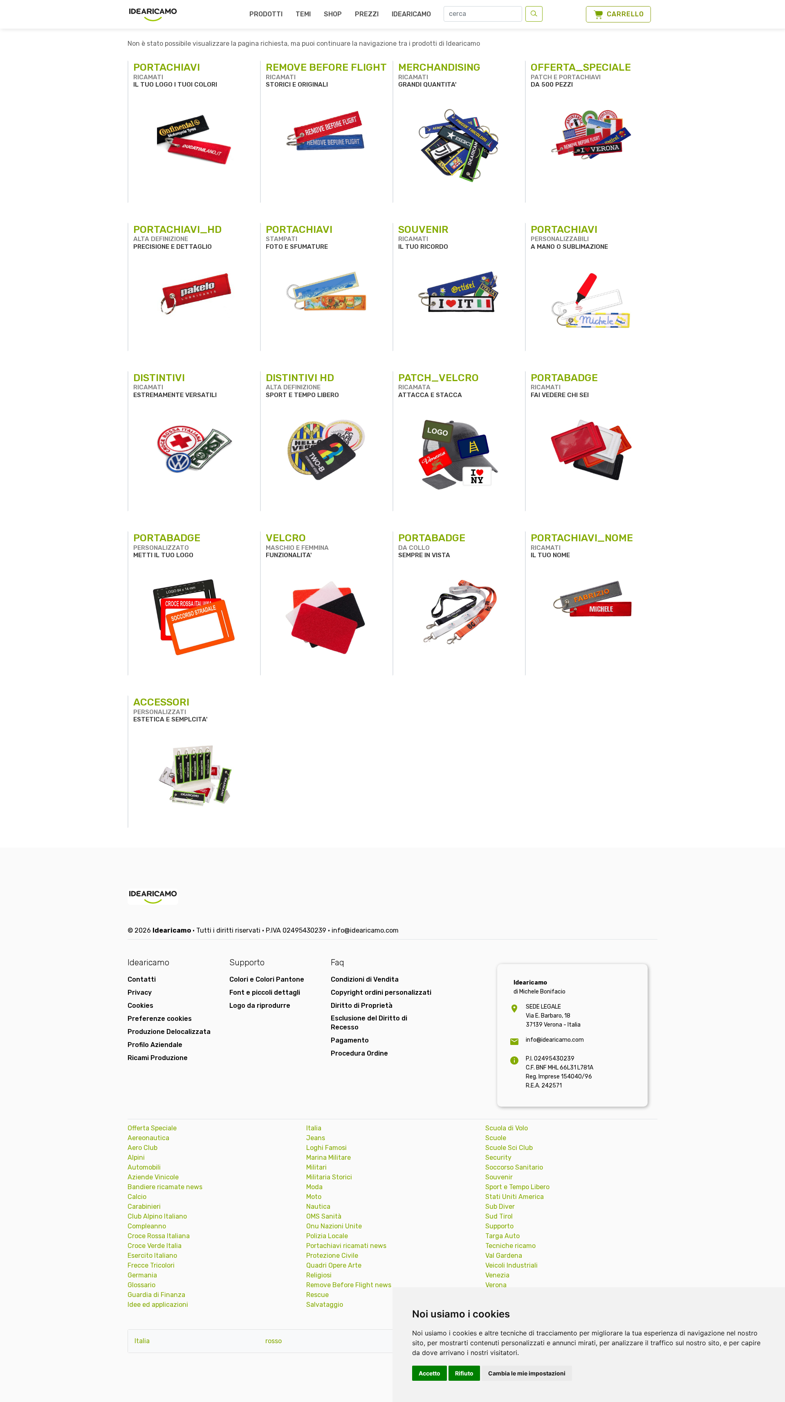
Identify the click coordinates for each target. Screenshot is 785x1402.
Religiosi (319, 1275)
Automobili (144, 1167)
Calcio (137, 1197)
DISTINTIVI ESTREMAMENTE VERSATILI (175, 385)
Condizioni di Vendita (365, 979)
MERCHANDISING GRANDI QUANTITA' (439, 74)
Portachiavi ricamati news (346, 1246)
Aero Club (142, 1148)
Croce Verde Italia (155, 1246)
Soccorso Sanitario (514, 1167)
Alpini (136, 1157)
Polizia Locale (327, 1236)
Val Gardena (503, 1255)
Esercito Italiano (152, 1255)
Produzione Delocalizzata (169, 1032)
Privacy (140, 992)
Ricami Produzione (158, 1058)
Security (498, 1157)
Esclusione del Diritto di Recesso (369, 1022)
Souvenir (499, 1177)
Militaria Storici (329, 1177)
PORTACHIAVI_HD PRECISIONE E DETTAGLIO (177, 236)
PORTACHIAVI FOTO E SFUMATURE (299, 236)
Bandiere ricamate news (165, 1187)
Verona (496, 1285)
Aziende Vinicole (153, 1177)
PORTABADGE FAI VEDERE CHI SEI (564, 385)
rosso (273, 1341)
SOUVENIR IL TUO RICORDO (423, 236)
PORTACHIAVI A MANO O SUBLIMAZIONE (569, 236)
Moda (314, 1187)
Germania (142, 1275)
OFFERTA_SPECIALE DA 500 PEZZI (581, 74)
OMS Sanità (323, 1216)
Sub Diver (500, 1206)
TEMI (303, 14)
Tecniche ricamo (510, 1246)
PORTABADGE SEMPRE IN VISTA (431, 545)
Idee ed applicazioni (158, 1304)
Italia (313, 1128)
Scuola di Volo (506, 1128)
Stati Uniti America (514, 1197)
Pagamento (350, 1040)
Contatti (142, 979)
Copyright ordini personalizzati (381, 992)
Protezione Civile (332, 1255)
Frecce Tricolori (151, 1265)
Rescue (317, 1295)
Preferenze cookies (160, 1018)
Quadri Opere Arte (333, 1265)
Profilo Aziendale (155, 1045)
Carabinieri (144, 1206)
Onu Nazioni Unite (334, 1226)
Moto (313, 1197)
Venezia (497, 1275)
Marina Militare (328, 1157)
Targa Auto (502, 1236)
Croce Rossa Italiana (159, 1236)
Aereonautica (148, 1138)
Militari (316, 1167)
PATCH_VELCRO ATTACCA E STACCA (438, 385)
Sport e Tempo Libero (517, 1187)
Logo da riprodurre (259, 1005)
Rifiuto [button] (464, 1373)
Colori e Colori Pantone (266, 979)
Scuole (495, 1138)
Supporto (499, 1226)
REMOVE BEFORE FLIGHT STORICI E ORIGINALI (326, 74)
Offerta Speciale (152, 1128)
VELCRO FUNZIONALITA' (297, 545)
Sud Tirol (499, 1216)
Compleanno (147, 1226)
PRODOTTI (266, 14)
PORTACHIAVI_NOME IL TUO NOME (582, 545)
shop (333, 14)
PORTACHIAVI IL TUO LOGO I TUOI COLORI (175, 74)
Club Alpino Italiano (157, 1216)
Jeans (315, 1138)
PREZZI (367, 14)
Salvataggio (324, 1304)
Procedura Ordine (359, 1053)
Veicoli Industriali (511, 1265)
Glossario (141, 1285)
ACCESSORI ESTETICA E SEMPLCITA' (170, 709)
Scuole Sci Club (509, 1148)
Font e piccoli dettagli (264, 992)
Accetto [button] (429, 1373)
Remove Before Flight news (348, 1285)
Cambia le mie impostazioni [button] (526, 1373)
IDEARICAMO (411, 14)
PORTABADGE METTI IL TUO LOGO (166, 545)
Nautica (318, 1206)
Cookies (140, 1005)
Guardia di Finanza (156, 1295)
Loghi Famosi (326, 1148)
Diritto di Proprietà (361, 1005)
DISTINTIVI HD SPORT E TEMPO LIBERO (302, 385)
